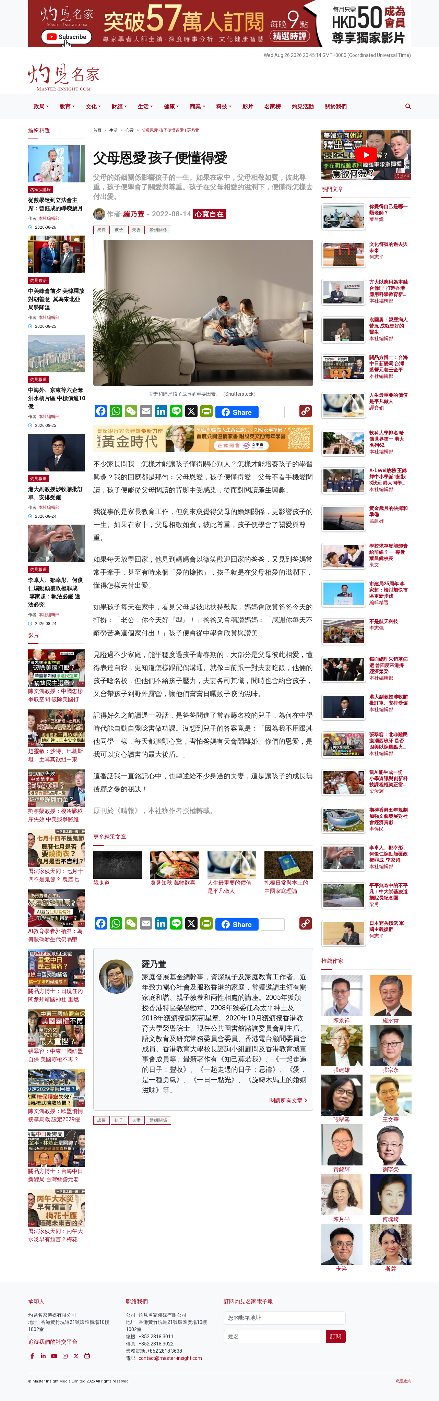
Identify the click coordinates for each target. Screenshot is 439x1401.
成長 (101, 229)
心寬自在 (209, 214)
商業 (195, 106)
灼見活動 (303, 106)
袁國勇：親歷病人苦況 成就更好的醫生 (388, 326)
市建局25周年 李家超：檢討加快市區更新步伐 (388, 590)
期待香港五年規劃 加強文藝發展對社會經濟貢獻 (388, 816)
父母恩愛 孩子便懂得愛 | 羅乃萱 (170, 130)
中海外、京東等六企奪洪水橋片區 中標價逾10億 (56, 398)
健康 (169, 106)
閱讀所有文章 (287, 1100)
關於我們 (336, 106)
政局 (39, 106)
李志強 (376, 628)
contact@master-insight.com (170, 1358)
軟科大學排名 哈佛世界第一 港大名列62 (386, 439)
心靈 (130, 130)
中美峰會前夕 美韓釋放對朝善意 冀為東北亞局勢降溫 (56, 299)
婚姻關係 (158, 229)
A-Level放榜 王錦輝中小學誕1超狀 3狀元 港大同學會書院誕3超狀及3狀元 (388, 483)
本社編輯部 (49, 218)
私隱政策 (403, 1381)
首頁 (97, 130)
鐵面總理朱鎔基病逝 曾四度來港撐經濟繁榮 (388, 665)
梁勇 (374, 904)
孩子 (119, 229)
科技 (221, 106)
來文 (374, 564)
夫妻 (136, 229)
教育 (65, 106)
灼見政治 (38, 280)
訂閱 (335, 1336)
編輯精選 (379, 602)
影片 (247, 106)
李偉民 (376, 828)
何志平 (376, 257)
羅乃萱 (134, 214)
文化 (91, 106)
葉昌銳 (376, 219)
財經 (117, 106)
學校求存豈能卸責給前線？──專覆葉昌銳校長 (388, 552)
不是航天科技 (383, 621)
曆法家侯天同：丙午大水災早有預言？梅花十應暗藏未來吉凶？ (55, 1239)
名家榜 (272, 106)
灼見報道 (38, 379)
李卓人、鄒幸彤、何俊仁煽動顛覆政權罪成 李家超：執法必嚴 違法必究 (388, 860)
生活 (143, 106)
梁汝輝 (376, 791)
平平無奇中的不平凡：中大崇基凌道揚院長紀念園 (388, 891)
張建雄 (376, 521)
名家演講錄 (40, 189)
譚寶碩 (376, 407)
